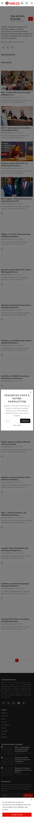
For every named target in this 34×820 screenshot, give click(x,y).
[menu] (2, 3)
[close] (31, 800)
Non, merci (17, 425)
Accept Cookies (17, 815)
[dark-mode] (22, 3)
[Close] (30, 392)
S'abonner (25, 421)
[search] (31, 3)
